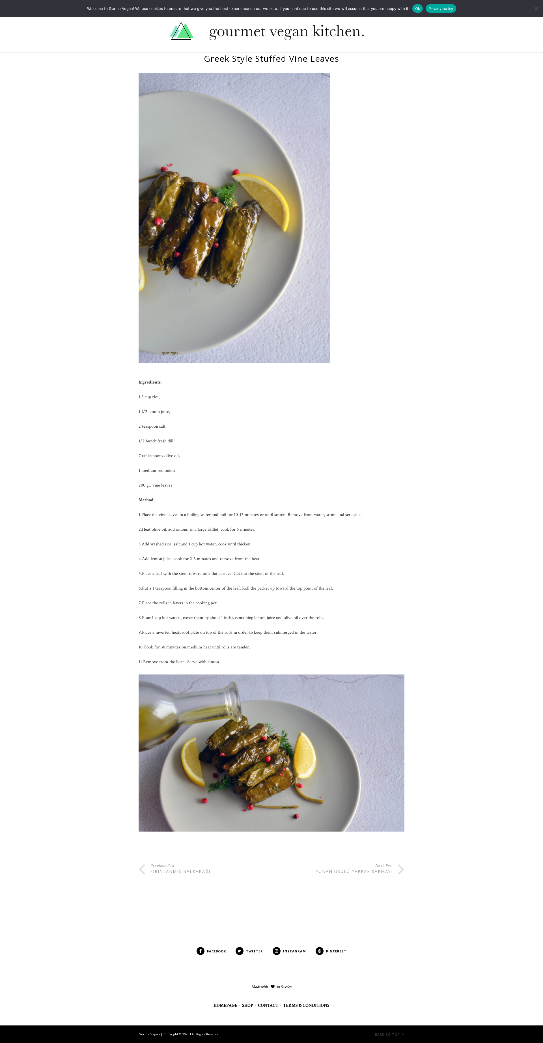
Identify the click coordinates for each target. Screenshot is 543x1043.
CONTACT (268, 1005)
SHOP (247, 1005)
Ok (417, 8)
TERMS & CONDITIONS (306, 1005)
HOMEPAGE (225, 1005)
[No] (536, 8)
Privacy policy (440, 8)
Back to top (388, 1034)
